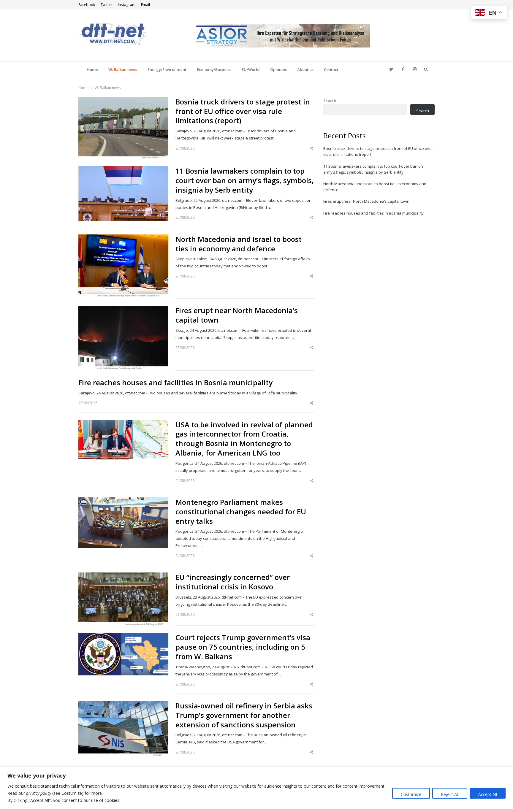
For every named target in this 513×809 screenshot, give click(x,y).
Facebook (86, 4)
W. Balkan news (122, 69)
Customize (411, 794)
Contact (331, 69)
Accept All (487, 794)
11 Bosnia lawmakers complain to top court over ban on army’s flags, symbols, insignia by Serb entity (244, 180)
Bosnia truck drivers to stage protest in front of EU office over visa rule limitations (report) (242, 111)
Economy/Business (214, 69)
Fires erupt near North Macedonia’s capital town (236, 315)
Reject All (450, 794)
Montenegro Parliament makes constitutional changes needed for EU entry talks (240, 511)
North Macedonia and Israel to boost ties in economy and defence (238, 243)
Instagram (126, 4)
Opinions (278, 69)
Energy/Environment (167, 69)
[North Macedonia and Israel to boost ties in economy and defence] (123, 238)
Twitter (106, 4)
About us (305, 69)
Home (92, 69)
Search (329, 100)
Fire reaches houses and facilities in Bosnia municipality (175, 382)
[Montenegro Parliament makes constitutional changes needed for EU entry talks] (123, 501)
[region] (256, 788)
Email (145, 4)
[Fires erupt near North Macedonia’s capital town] (123, 309)
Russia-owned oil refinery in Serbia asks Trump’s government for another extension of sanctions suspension (243, 715)
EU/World (251, 69)
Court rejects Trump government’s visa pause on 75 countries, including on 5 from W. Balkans (242, 647)
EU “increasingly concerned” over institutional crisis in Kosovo (232, 581)
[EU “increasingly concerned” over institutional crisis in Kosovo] (123, 576)
